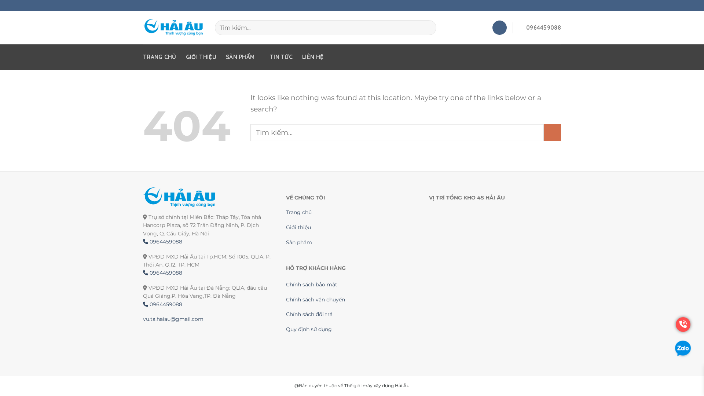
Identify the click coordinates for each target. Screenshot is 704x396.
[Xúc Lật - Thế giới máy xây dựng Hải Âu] (173, 27)
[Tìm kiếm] (427, 27)
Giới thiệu (201, 57)
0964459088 (165, 241)
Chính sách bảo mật (311, 284)
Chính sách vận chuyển (315, 299)
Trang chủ (159, 57)
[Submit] (552, 132)
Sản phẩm (240, 57)
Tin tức (281, 57)
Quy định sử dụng (309, 329)
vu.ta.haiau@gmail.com (173, 319)
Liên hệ (312, 57)
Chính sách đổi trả (309, 314)
